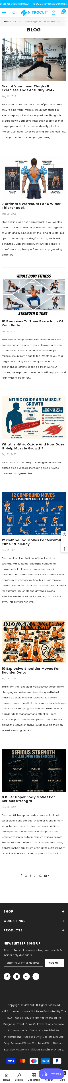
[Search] (14, 13)
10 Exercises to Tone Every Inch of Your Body (32, 323)
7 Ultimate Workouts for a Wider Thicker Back (31, 206)
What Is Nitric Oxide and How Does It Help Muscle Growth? (33, 446)
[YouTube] (26, 976)
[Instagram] (16, 976)
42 (40, 875)
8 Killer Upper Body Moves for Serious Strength (28, 799)
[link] (19, 1076)
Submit (54, 963)
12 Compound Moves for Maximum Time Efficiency (33, 542)
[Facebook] (7, 976)
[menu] (4, 12)
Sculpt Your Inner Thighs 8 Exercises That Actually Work (28, 88)
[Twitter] (35, 976)
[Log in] (54, 13)
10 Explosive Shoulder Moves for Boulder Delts (31, 670)
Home (7, 21)
